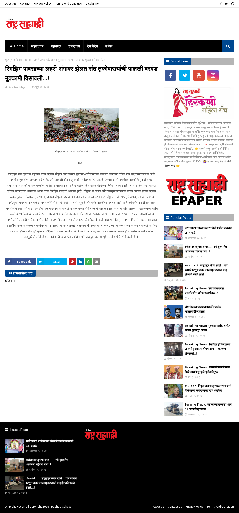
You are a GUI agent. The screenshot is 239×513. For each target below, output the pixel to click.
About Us (158, 506)
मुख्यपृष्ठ (9, 60)
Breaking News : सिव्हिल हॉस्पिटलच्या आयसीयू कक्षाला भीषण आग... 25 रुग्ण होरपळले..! (207, 349)
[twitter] (226, 3)
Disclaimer (93, 3)
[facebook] (221, 3)
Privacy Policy (43, 3)
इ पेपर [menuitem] (109, 46)
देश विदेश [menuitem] (92, 46)
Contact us (175, 506)
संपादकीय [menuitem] (74, 46)
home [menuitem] (19, 46)
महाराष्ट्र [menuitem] (56, 46)
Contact (25, 3)
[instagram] (232, 3)
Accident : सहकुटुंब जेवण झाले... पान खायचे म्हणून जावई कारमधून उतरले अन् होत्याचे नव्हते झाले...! (206, 270)
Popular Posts (181, 218)
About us (11, 3)
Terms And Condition (68, 3)
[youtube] (199, 75)
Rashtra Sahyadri (18, 87)
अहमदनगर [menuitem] (37, 46)
